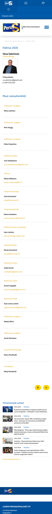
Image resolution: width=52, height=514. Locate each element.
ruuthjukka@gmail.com (13, 272)
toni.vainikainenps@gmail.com (16, 164)
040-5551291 (9, 83)
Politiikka (26, 407)
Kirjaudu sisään (7, 16)
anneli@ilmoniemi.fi (12, 254)
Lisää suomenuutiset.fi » (12, 459)
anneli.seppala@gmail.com (14, 290)
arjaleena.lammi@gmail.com (15, 307)
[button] (46, 26)
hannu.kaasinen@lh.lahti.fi (14, 218)
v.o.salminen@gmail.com (12, 80)
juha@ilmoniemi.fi (11, 200)
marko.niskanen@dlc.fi (13, 182)
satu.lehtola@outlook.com (14, 236)
